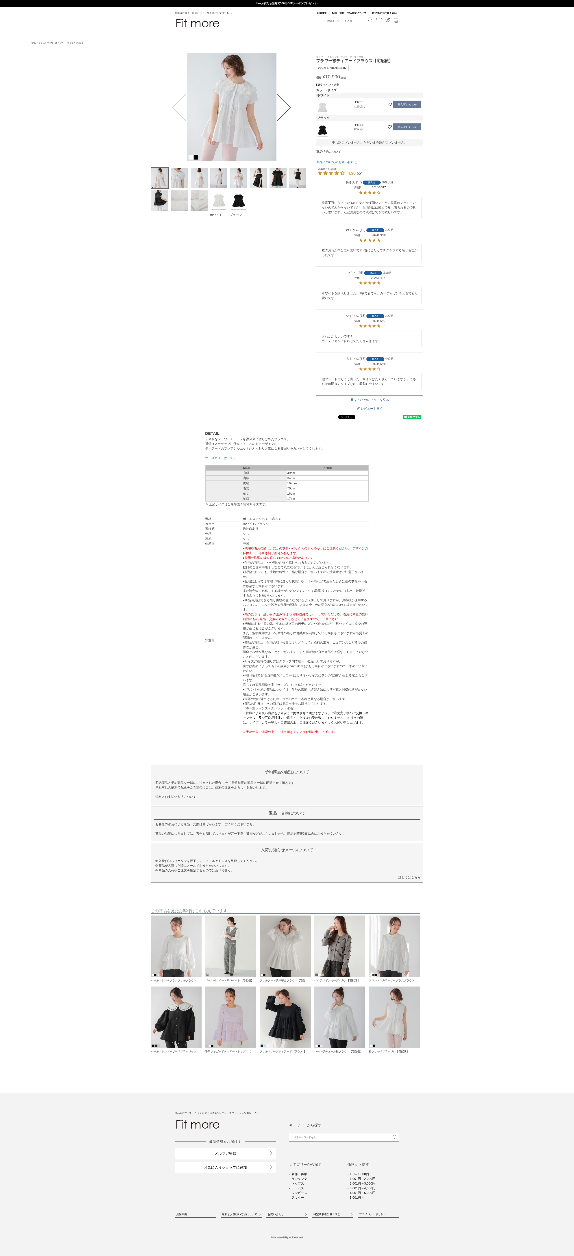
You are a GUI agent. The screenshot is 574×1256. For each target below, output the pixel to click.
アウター (297, 1197)
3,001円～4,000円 (362, 1188)
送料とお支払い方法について (175, 797)
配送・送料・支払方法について (349, 13)
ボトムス (297, 1188)
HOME (33, 43)
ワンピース (299, 1193)
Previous (178, 107)
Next (284, 107)
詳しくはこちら (409, 877)
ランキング (299, 1179)
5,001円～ (357, 1197)
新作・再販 (299, 1174)
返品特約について (328, 151)
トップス (297, 1183)
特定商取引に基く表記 (384, 13)
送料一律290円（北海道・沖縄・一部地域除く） (287, 3)
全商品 (42, 43)
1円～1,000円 (359, 1174)
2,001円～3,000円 (362, 1183)
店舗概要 (322, 13)
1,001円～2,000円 (362, 1179)
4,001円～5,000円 (362, 1193)
